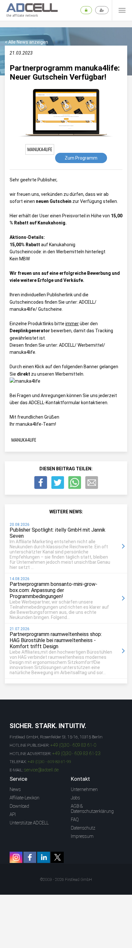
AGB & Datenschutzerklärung (92, 809)
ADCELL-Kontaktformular (54, 402)
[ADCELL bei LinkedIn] (43, 857)
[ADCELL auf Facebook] (29, 857)
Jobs (75, 797)
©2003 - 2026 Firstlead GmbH (66, 879)
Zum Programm (81, 158)
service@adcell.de (41, 769)
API (13, 814)
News (15, 789)
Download (19, 806)
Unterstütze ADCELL (29, 822)
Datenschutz (83, 828)
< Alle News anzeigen (26, 42)
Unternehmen (84, 789)
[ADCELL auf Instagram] (16, 857)
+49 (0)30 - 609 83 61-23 (76, 753)
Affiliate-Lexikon (24, 797)
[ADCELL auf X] (57, 857)
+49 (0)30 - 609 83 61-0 (73, 745)
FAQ (75, 819)
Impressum (82, 836)
